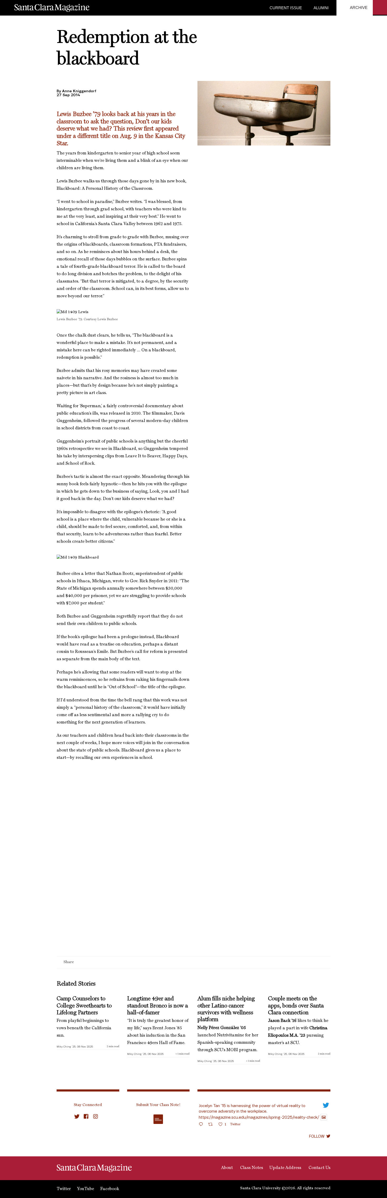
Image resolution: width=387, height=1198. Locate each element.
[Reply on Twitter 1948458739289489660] (202, 1125)
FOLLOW (316, 1136)
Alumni (320, 8)
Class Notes (251, 1168)
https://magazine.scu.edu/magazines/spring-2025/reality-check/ (259, 1117)
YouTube (85, 1189)
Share (68, 962)
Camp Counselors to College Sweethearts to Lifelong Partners (84, 1006)
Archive (358, 7)
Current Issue (286, 8)
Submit (158, 1119)
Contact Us (318, 1168)
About (226, 1168)
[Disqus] (193, 888)
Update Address (285, 1168)
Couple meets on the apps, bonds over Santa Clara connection (296, 1006)
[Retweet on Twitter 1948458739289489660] (212, 1125)
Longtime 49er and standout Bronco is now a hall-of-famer (157, 1006)
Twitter (64, 1189)
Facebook (109, 1189)
